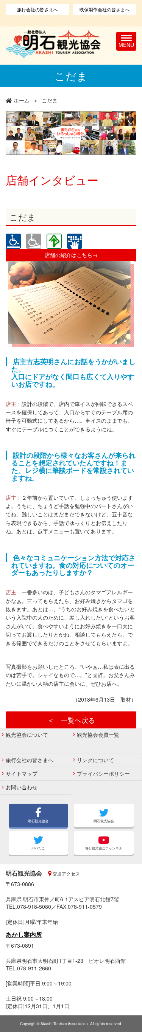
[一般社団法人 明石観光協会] (53, 44)
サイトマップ (21, 773)
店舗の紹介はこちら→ (71, 255)
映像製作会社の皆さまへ (105, 9)
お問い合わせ (21, 787)
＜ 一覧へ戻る (71, 720)
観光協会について (27, 734)
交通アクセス (65, 873)
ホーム (22, 100)
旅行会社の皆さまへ (37, 9)
